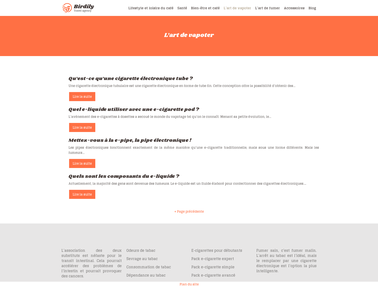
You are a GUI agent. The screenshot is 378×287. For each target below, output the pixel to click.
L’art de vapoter (237, 8)
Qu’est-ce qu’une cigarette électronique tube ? (131, 78)
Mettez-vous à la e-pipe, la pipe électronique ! (130, 140)
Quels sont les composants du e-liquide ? (124, 176)
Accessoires (294, 8)
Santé (182, 8)
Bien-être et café (205, 8)
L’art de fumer (267, 8)
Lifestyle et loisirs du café (150, 8)
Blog (312, 8)
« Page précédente (189, 211)
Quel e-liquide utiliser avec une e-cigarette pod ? (134, 109)
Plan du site (189, 284)
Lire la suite (82, 96)
